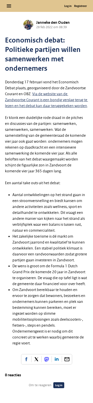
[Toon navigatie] (9, 6)
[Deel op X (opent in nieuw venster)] (36, 359)
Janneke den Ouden (53, 22)
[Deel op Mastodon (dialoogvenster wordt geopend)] (47, 359)
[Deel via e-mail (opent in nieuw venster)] (67, 359)
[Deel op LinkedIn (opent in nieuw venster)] (57, 359)
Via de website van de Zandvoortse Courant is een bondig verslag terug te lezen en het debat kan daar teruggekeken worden (46, 100)
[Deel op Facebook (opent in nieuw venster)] (26, 359)
